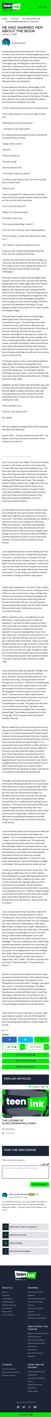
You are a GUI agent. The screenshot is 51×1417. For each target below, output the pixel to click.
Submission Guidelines (36, 1340)
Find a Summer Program (19, 1251)
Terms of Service (8, 1315)
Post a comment (24, 1055)
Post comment (39, 1184)
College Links (32, 1375)
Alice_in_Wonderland (18, 1194)
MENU (41, 7)
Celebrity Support (8, 1302)
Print (6, 1030)
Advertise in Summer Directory (35, 1310)
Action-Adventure (31, 19)
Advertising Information (36, 1299)
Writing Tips (32, 1346)
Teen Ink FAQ (7, 1308)
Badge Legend (33, 1391)
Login (44, 1164)
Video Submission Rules (36, 1343)
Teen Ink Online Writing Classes (36, 1379)
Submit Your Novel (34, 1337)
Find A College (15, 1243)
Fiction (14, 19)
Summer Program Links (36, 1372)
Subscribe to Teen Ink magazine (35, 1354)
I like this (14, 1047)
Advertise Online (34, 1315)
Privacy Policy (7, 1312)
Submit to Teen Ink (17, 1235)
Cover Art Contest (8, 1369)
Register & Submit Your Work (38, 1333)
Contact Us (6, 1295)
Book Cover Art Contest (10, 1372)
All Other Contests (9, 1375)
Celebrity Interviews (9, 1305)
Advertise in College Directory (35, 1303)
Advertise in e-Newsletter (37, 1318)
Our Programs (7, 1299)
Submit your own (25, 1067)
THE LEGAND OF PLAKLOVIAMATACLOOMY (19, 1122)
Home (4, 19)
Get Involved (32, 1350)
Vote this (38, 1047)
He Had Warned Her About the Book (22, 22)
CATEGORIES (25, 1415)
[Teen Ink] (13, 7)
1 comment (9, 1133)
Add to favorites (25, 1061)
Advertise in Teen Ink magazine (35, 1293)
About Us (5, 1292)
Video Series (32, 1388)
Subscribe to (23, 1227)
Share (5, 1034)
